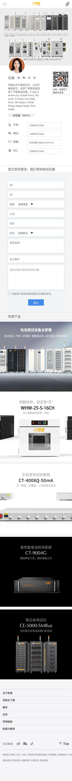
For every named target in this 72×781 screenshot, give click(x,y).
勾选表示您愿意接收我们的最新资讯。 (32, 293)
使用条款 (16, 760)
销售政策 (25, 760)
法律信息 (34, 760)
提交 (36, 302)
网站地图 (44, 760)
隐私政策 (7, 760)
